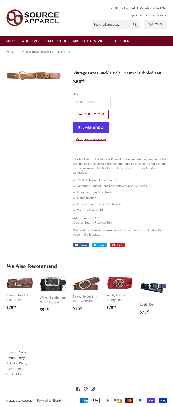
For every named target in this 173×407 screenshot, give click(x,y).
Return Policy (15, 357)
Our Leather (56, 41)
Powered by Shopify (49, 400)
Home (10, 51)
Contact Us (14, 374)
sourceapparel (24, 400)
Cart (158, 24)
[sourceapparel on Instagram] (93, 389)
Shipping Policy (16, 363)
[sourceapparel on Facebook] (78, 389)
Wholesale (30, 41)
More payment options (91, 139)
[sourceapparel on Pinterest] (85, 389)
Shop (10, 41)
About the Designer (89, 41)
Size (76, 94)
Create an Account (155, 15)
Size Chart (13, 368)
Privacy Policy (16, 352)
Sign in (134, 15)
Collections (121, 41)
